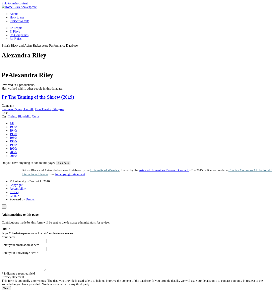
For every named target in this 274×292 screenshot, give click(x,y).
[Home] (7, 7)
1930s (13, 127)
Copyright (16, 185)
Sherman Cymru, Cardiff (17, 109)
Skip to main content (15, 3)
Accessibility (18, 188)
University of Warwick (104, 170)
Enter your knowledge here (20, 252)
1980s (13, 145)
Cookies (15, 195)
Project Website (19, 21)
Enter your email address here (20, 245)
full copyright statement (70, 174)
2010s (13, 155)
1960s (13, 137)
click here (63, 162)
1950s (13, 134)
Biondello (24, 116)
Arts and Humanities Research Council (164, 170)
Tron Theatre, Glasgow (49, 109)
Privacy (14, 192)
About (14, 13)
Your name (8, 237)
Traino (12, 116)
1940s (13, 130)
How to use (17, 17)
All (12, 123)
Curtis (36, 116)
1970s (13, 141)
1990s (13, 148)
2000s (13, 152)
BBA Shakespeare (25, 7)
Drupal (30, 199)
